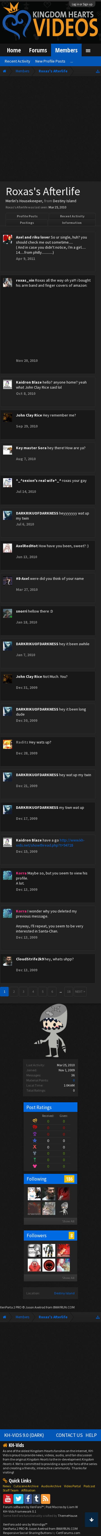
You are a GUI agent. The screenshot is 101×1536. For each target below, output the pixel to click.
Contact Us (69, 1435)
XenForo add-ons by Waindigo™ (25, 1524)
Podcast (89, 1486)
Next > (80, 991)
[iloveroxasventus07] (34, 1250)
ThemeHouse (67, 1515)
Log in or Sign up (82, 4)
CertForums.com (68, 1533)
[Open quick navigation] (98, 71)
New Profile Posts (50, 61)
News (7, 1486)
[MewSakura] (63, 1265)
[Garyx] (63, 1208)
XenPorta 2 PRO (11, 1307)
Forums (38, 50)
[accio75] (34, 1265)
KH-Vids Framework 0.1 (19, 1511)
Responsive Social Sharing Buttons (27, 1533)
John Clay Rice (29, 415)
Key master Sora (31, 447)
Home (14, 50)
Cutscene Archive (25, 1486)
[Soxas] (48, 1208)
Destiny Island (64, 1293)
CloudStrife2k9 (30, 958)
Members (66, 50)
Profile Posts (27, 216)
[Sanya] (34, 1193)
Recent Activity (72, 216)
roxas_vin (25, 280)
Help (91, 1435)
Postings (27, 223)
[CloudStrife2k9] (48, 1193)
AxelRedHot (27, 545)
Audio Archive (51, 1486)
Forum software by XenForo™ (23, 1507)
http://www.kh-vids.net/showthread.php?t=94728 (50, 843)
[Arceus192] (48, 1250)
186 (69, 1179)
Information (72, 223)
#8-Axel (22, 578)
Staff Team (11, 1490)
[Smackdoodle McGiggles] (34, 1208)
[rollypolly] (48, 1265)
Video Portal (72, 1486)
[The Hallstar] (63, 1250)
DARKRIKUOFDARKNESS (37, 513)
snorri (21, 611)
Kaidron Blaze (29, 382)
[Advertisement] (50, 130)
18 (68, 991)
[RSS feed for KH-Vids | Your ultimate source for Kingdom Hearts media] (45, 1498)
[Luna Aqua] (63, 1193)
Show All (68, 1221)
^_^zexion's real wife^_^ (38, 480)
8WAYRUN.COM (64, 1307)
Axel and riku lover (33, 237)
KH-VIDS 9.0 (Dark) (24, 1435)
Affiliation (28, 1490)
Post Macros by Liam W (62, 1507)
